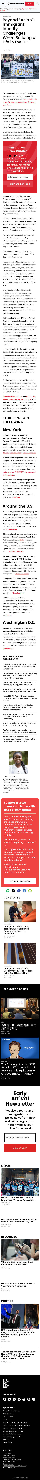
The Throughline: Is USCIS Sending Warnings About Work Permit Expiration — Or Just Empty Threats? (18, 1068)
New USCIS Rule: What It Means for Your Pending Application (18, 1284)
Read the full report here (12, 396)
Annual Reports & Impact (11, 1411)
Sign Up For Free (20, 183)
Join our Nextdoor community (13, 1431)
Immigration (6, 1061)
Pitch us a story (8, 1417)
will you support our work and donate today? (19, 858)
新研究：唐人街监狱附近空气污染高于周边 (18, 1026)
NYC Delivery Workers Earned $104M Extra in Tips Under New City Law (19, 1220)
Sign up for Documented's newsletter (15, 1422)
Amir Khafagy (6, 1203)
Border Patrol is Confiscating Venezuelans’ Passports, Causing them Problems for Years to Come (20, 739)
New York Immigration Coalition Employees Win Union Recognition (18, 1198)
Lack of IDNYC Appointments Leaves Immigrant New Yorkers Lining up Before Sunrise (20, 698)
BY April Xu (5, 1031)
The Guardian (11, 529)
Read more (16, 497)
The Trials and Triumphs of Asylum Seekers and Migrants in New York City (19, 731)
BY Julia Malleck (9, 936)
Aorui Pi (4, 1267)
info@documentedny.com (12, 1459)
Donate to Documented (20, 881)
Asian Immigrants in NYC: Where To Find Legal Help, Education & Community (18, 716)
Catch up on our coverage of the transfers (19, 452)
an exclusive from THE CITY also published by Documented (19, 472)
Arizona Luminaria (16, 551)
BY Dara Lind (5, 1077)
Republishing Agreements (12, 1437)
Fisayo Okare (7, 49)
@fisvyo (5, 792)
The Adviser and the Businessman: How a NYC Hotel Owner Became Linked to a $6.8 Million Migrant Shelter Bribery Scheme (18, 1355)
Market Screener (22, 573)
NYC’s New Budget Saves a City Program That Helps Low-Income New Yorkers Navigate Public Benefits (17, 1333)
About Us (6, 1440)
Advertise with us (8, 1414)
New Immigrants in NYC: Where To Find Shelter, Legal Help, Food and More (19, 683)
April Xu (4, 1339)
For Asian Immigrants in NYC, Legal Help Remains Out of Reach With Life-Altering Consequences (20, 675)
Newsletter (7, 16)
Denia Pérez (5, 1289)
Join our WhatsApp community (13, 1428)
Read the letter (8, 648)
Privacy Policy (7, 1443)
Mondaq (8, 615)
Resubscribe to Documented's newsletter (16, 1425)
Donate (5, 1419)
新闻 (2, 1022)
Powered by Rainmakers (20, 1478)
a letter (21, 539)
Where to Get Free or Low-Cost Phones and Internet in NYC (17, 1263)
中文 (30, 9)
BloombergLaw (18, 593)
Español (24, 9)
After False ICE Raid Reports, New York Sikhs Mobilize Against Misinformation (19, 690)
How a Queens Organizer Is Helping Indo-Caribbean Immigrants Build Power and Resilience (18, 707)
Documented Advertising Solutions (14, 1466)
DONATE (30, 3)
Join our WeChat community (12, 1434)
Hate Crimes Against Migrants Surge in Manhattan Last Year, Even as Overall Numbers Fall (20, 666)
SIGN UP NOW (20, 1148)
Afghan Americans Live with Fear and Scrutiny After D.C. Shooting (19, 724)
